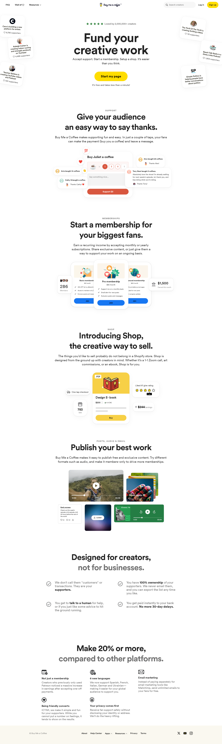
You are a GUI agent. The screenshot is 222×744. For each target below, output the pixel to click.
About (84, 733)
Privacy (133, 733)
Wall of (18, 5)
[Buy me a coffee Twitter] (178, 733)
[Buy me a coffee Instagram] (191, 733)
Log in (201, 5)
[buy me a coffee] (111, 5)
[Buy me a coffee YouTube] (185, 733)
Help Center (96, 733)
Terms (143, 733)
